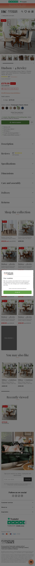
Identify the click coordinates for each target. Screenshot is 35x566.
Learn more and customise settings (17, 288)
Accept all (17, 292)
